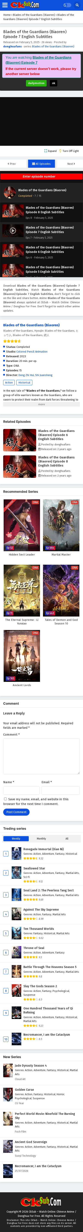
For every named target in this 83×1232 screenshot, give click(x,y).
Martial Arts (72, 873)
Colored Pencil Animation (31, 351)
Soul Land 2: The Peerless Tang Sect (48, 890)
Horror (60, 1094)
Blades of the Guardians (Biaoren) (53, 46)
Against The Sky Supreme (41, 909)
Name (8, 782)
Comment (11, 734)
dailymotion (36, 83)
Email (47, 782)
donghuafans (12, 46)
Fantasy (59, 853)
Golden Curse (24, 1090)
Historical (24, 382)
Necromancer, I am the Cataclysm (46, 1035)
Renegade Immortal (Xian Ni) (43, 849)
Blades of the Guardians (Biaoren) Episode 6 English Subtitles (56, 435)
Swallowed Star (34, 868)
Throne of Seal (33, 948)
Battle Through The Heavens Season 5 (49, 967)
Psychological (61, 991)
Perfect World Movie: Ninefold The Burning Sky (45, 1116)
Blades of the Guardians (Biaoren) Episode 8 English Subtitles (56, 461)
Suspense (29, 994)
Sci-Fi (26, 877)
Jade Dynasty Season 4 (31, 1065)
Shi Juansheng (44, 375)
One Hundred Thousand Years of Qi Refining (48, 1011)
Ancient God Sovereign (31, 1142)
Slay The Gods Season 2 (40, 986)
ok (53, 83)
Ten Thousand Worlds (38, 929)
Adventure (48, 853)
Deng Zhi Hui (26, 375)
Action (9, 382)
